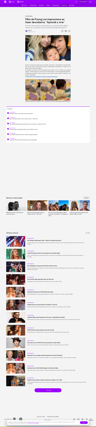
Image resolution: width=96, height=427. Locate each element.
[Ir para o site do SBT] (20, 419)
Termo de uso (47, 420)
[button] (16, 209)
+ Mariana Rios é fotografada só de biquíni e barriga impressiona (41, 76)
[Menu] (90, 1)
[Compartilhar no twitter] (69, 31)
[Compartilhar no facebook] (65, 31)
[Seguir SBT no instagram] (78, 419)
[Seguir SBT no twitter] (87, 419)
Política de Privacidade (33, 423)
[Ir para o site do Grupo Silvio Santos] (11, 419)
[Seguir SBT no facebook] (74, 419)
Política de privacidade (53, 416)
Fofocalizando (29, 16)
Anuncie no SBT (41, 416)
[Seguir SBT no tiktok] (83, 419)
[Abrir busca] (76, 1)
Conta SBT (84, 1)
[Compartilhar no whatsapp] (62, 31)
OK (84, 422)
